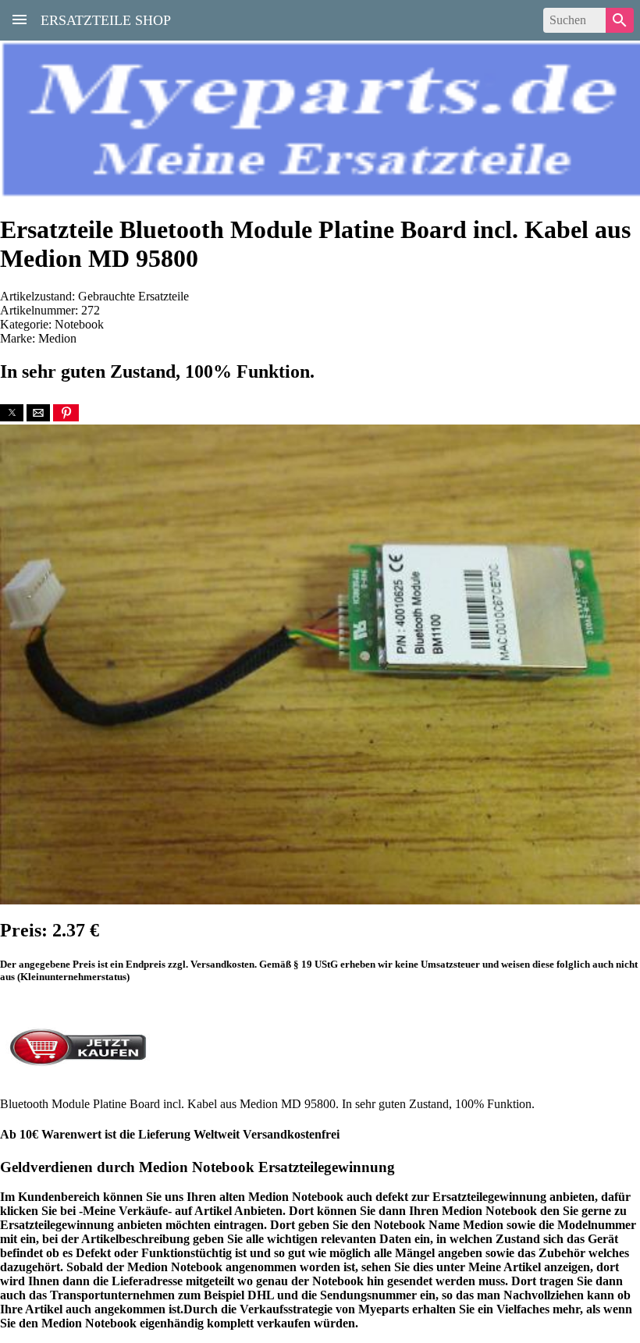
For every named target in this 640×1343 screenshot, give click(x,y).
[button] (11, 412)
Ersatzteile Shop (106, 18)
